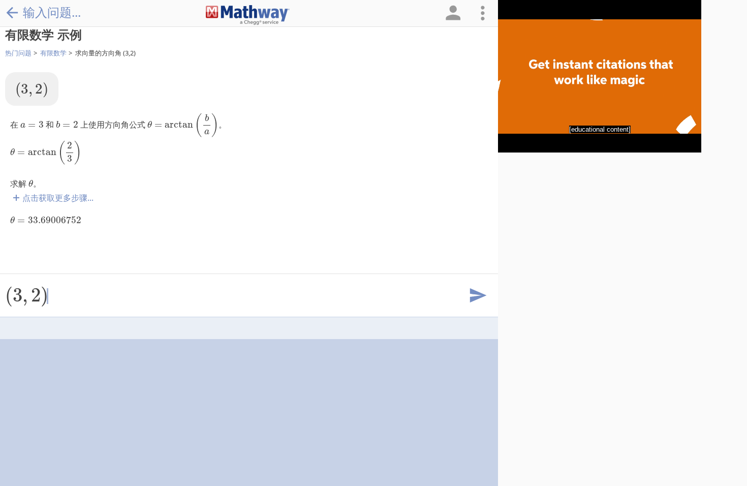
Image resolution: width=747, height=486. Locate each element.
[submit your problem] (477, 296)
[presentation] (31, 90)
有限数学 (53, 52)
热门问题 (18, 52)
